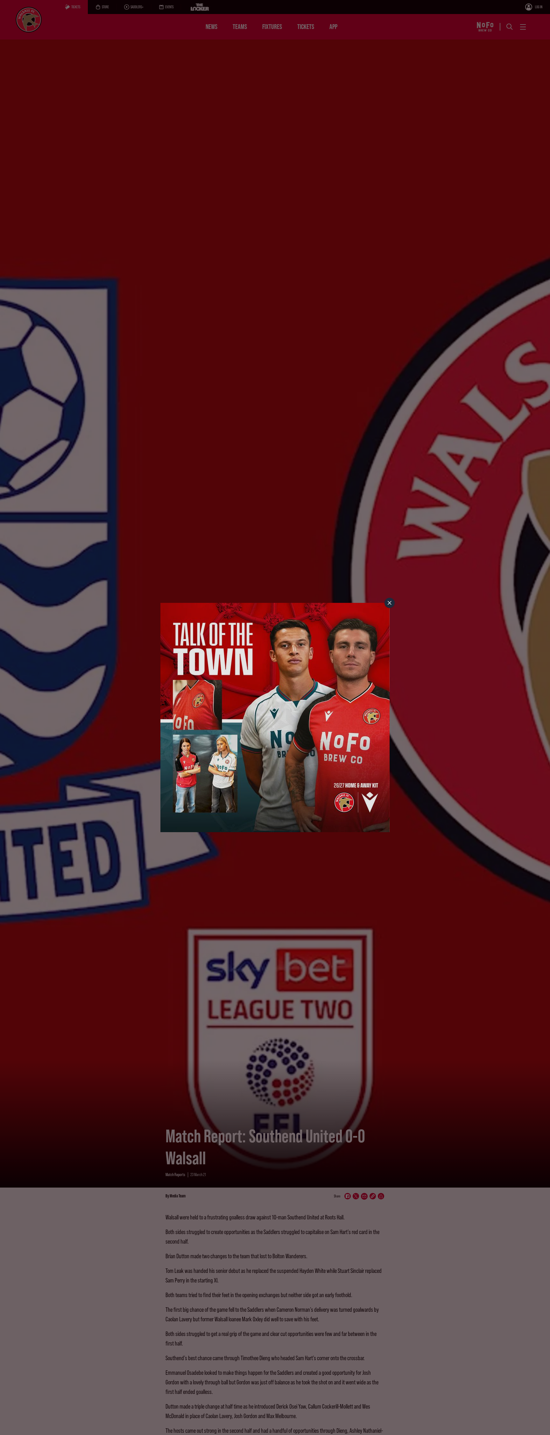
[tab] (389, 602)
